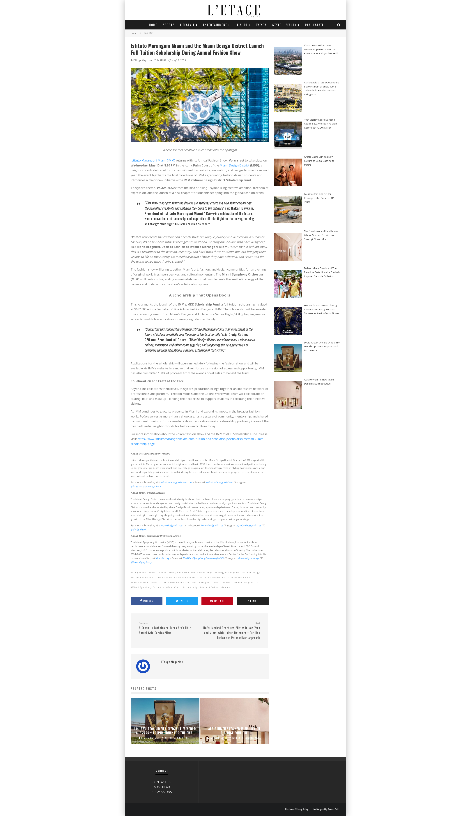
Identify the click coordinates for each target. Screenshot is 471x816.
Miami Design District (234, 165)
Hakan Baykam (140, 582)
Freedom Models (185, 577)
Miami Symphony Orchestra (148, 587)
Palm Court (174, 587)
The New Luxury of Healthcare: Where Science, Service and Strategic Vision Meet (321, 235)
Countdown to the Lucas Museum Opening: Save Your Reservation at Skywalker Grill (321, 49)
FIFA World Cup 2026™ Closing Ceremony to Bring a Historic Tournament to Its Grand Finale (321, 309)
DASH (163, 572)
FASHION (162, 60)
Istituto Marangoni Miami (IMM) (153, 160)
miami (227, 582)
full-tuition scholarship (212, 577)
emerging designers (227, 572)
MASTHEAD (162, 787)
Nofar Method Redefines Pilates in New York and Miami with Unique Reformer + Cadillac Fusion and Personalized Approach (231, 631)
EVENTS (261, 25)
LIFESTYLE (187, 25)
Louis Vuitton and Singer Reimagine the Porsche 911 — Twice (320, 197)
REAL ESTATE (314, 25)
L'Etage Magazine (142, 60)
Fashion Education (142, 577)
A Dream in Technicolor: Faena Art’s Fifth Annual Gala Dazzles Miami (165, 628)
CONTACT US (162, 782)
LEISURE (242, 25)
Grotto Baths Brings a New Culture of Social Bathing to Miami (319, 160)
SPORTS (169, 25)
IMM (154, 582)
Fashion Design (251, 572)
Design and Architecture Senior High (191, 572)
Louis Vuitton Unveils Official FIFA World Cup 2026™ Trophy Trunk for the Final (322, 346)
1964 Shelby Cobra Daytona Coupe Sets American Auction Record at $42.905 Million (320, 123)
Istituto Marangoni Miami (175, 582)
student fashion (210, 587)
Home (153, 25)
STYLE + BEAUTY (284, 25)
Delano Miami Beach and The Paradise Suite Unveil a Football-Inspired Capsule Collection (322, 272)
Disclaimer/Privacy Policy (296, 809)
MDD (217, 582)
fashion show (164, 577)
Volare (227, 587)
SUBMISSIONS (162, 792)
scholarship (191, 587)
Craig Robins (139, 572)
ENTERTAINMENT (215, 25)
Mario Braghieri (202, 582)
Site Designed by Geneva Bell (325, 809)
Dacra (153, 572)
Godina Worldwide (239, 577)
